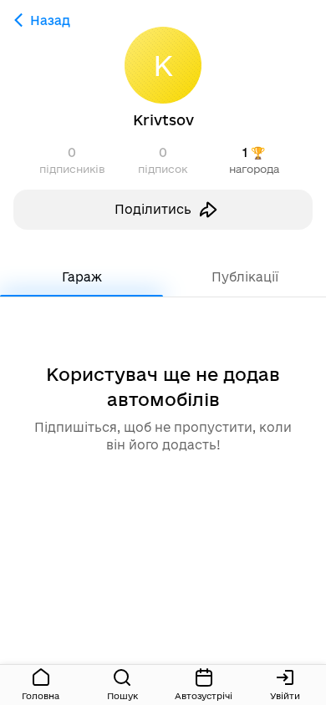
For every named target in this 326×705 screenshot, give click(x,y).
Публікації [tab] (244, 277)
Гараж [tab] (82, 277)
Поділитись (153, 209)
